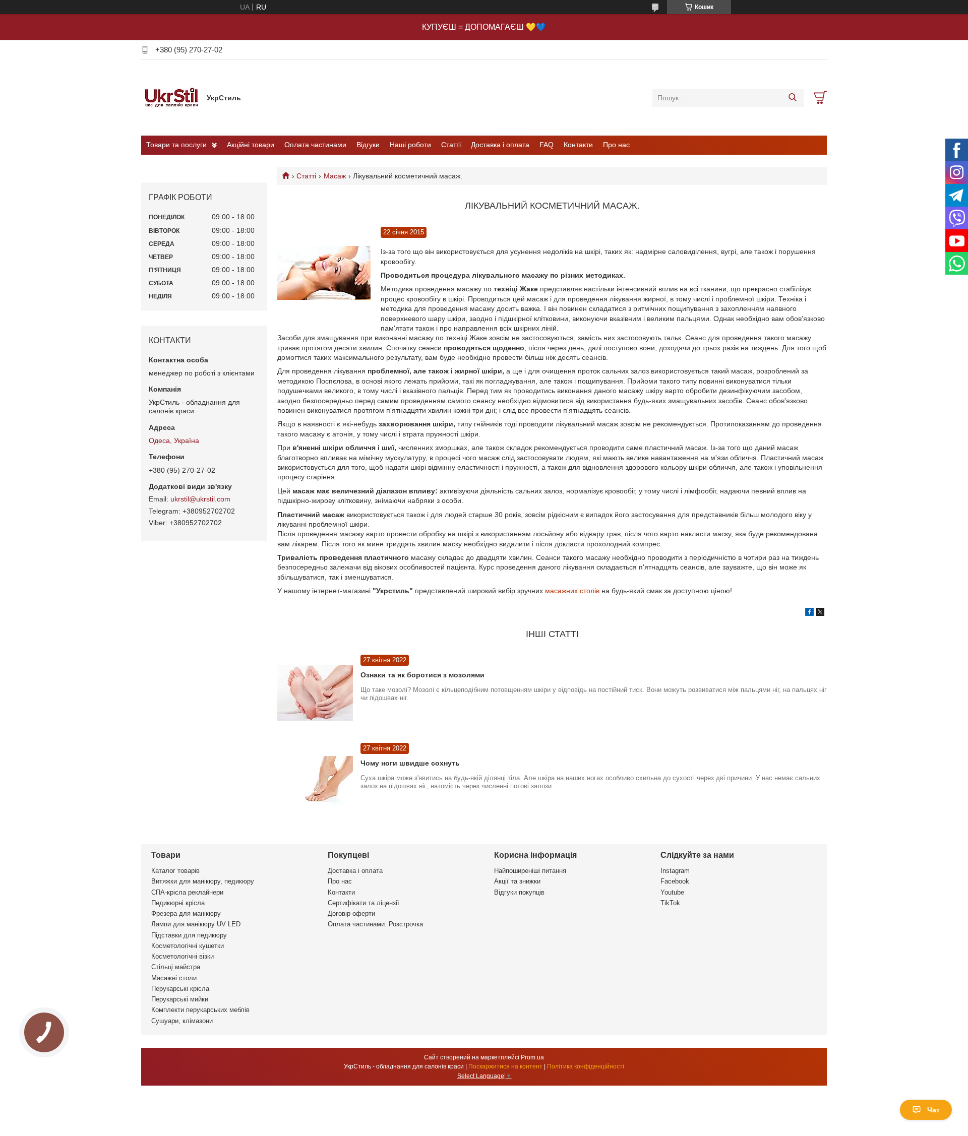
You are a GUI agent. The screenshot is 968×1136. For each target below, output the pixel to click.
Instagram (675, 870)
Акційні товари (250, 145)
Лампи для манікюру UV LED (195, 924)
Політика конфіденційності (585, 1066)
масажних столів (572, 591)
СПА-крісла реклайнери (187, 892)
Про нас (616, 145)
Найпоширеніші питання (530, 870)
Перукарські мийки (179, 999)
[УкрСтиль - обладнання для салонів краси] (171, 97)
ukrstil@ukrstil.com (200, 499)
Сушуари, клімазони (182, 1021)
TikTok (670, 903)
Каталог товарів (175, 870)
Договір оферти (351, 913)
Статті (451, 145)
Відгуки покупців (519, 892)
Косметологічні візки (182, 956)
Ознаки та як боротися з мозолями (422, 675)
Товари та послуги (176, 145)
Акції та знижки (517, 881)
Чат (933, 1110)
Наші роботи (410, 145)
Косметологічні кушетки (187, 946)
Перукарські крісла (180, 988)
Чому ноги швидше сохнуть (410, 763)
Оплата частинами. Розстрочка (375, 924)
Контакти (578, 145)
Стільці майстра (175, 967)
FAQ (546, 145)
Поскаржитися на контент (505, 1066)
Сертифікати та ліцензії (363, 903)
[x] (820, 613)
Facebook (674, 881)
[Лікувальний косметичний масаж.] (324, 273)
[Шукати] (792, 98)
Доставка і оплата (500, 145)
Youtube (672, 892)
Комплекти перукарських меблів (200, 1010)
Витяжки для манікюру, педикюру (202, 881)
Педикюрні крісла (178, 903)
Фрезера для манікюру (186, 913)
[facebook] (809, 613)
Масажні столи (174, 978)
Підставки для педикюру (189, 935)
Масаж (335, 176)
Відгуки (368, 145)
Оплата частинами (315, 145)
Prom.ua (532, 1057)
